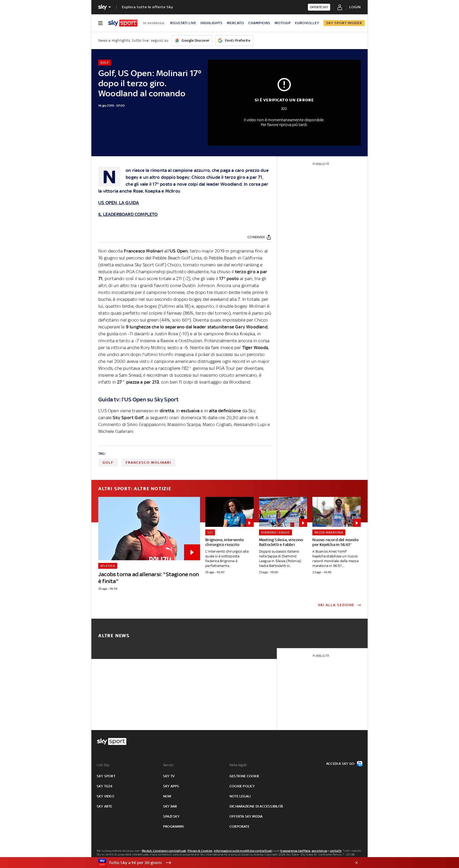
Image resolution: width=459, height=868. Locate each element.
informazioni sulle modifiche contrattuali (243, 851)
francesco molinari (148, 463)
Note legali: (238, 765)
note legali (240, 796)
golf (108, 463)
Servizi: (168, 765)
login (355, 7)
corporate (239, 826)
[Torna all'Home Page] (123, 23)
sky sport (106, 776)
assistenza (319, 851)
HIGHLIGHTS (212, 23)
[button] (221, 862)
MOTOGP (283, 23)
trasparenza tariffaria (295, 851)
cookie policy (242, 786)
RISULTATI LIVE (183, 23)
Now (167, 796)
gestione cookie (244, 776)
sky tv (169, 776)
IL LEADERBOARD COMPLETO (128, 214)
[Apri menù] (100, 23)
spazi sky (171, 816)
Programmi (173, 826)
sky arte (104, 806)
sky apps (171, 786)
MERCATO (235, 23)
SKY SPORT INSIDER (344, 23)
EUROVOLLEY (307, 23)
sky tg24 (105, 786)
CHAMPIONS (259, 23)
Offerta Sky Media (246, 816)
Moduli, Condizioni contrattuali (164, 851)
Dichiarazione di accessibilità (256, 806)
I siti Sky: (103, 765)
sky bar (170, 806)
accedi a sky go (340, 764)
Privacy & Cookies (200, 851)
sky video (105, 796)
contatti (336, 851)
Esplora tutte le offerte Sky (147, 7)
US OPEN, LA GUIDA (118, 202)
